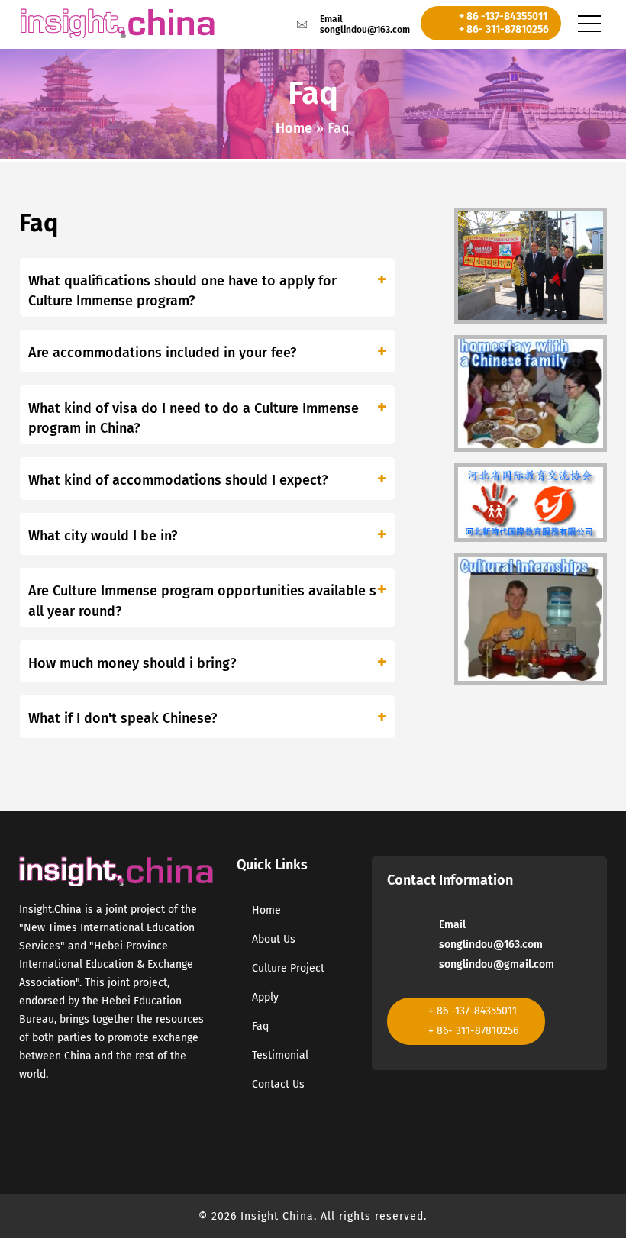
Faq (260, 1026)
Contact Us (278, 1084)
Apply (265, 997)
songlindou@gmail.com (496, 964)
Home (294, 128)
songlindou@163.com (365, 29)
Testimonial (280, 1055)
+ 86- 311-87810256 (504, 29)
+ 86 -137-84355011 (503, 16)
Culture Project (288, 968)
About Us (273, 939)
